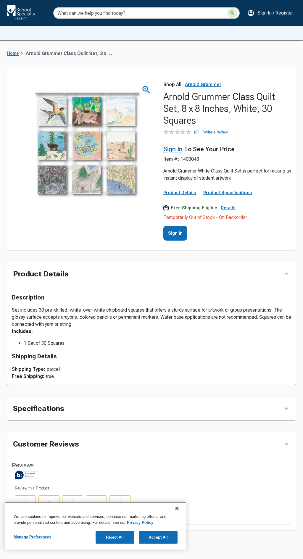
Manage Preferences (32, 537)
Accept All (158, 537)
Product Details (179, 192)
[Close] (176, 508)
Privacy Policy (140, 522)
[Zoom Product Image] (146, 90)
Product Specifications (227, 192)
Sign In (173, 149)
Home (13, 53)
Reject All (115, 537)
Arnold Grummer (203, 84)
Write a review (215, 132)
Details (228, 207)
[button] (270, 13)
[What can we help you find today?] (232, 13)
